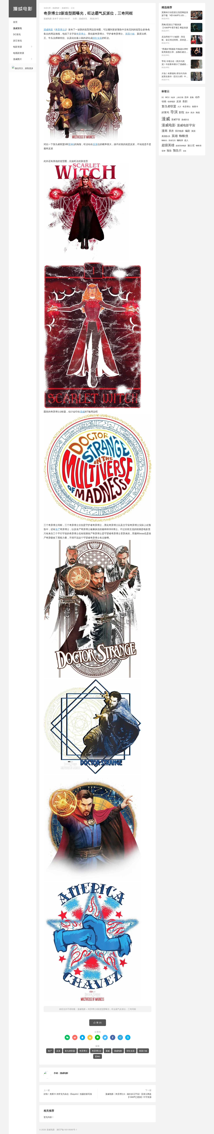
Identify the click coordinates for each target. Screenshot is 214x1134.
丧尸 (57, 529)
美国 (193, 130)
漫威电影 (22, 8)
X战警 (173, 97)
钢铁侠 (198, 145)
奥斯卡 (195, 106)
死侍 (192, 112)
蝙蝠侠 (180, 140)
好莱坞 (165, 112)
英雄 (175, 135)
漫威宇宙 (175, 119)
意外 (187, 112)
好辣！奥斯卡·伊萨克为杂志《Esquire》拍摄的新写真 (68, 1093)
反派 (95, 144)
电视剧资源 (18, 52)
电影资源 (17, 46)
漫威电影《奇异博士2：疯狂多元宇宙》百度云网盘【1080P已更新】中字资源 (128, 1095)
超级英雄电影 (181, 145)
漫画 (164, 130)
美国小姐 (130, 33)
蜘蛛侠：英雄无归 (169, 140)
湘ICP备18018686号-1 (66, 1129)
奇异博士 (81, 33)
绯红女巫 (97, 38)
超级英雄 (168, 145)
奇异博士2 (60, 29)
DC (163, 97)
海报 (198, 112)
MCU (167, 97)
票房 (171, 130)
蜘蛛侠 (183, 135)
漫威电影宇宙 (186, 125)
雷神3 (71, 144)
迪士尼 (191, 145)
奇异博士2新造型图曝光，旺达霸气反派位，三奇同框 (112, 1009)
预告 (169, 150)
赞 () (98, 1022)
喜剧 (184, 101)
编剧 (187, 130)
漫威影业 (185, 119)
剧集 (192, 97)
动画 (164, 101)
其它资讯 (17, 40)
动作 (197, 97)
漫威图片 (17, 58)
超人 (186, 140)
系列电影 (179, 130)
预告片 (177, 150)
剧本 (187, 97)
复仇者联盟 (70, 1050)
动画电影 (171, 101)
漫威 (82, 411)
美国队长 (166, 136)
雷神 (163, 150)
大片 (179, 106)
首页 (15, 21)
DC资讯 (17, 34)
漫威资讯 (17, 28)
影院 (181, 112)
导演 (174, 111)
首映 (184, 151)
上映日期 (179, 97)
